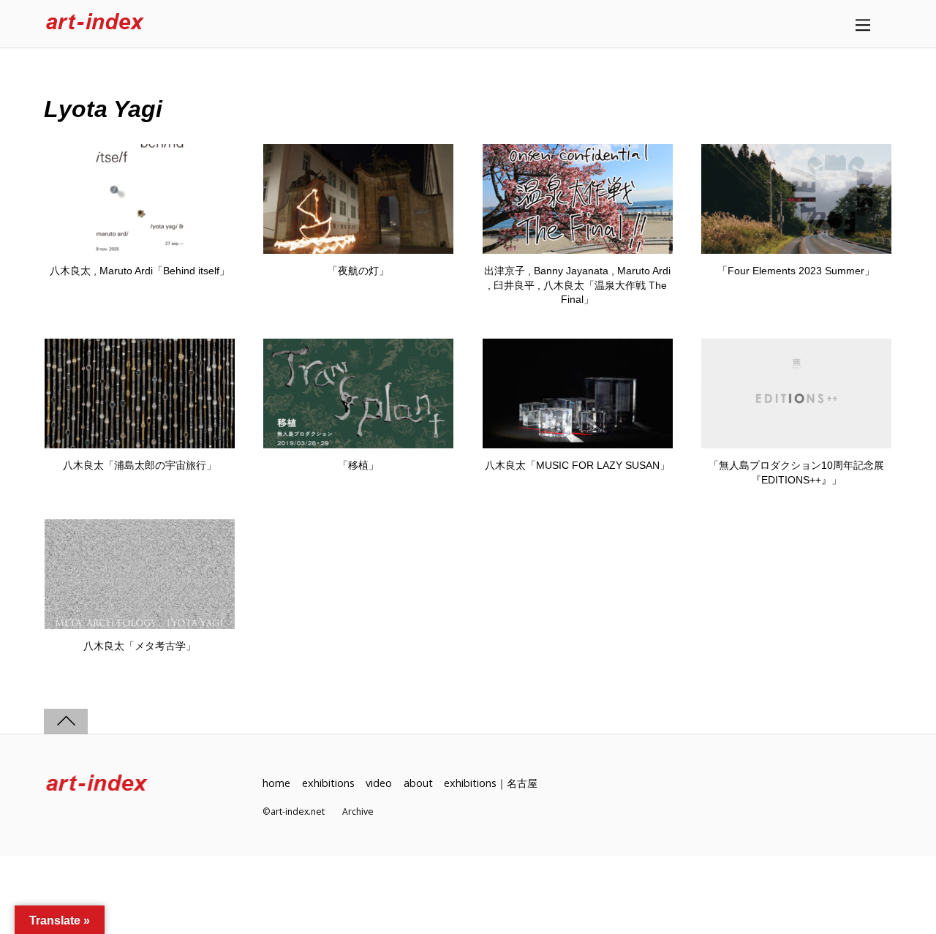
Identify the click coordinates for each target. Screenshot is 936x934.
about (418, 783)
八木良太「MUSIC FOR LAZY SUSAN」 (577, 465)
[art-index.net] (95, 24)
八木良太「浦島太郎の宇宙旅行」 (139, 465)
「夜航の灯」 (358, 270)
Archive (358, 811)
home (276, 783)
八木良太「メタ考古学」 (139, 646)
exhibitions (328, 783)
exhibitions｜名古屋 (490, 783)
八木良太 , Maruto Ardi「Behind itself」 (140, 270)
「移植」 (358, 465)
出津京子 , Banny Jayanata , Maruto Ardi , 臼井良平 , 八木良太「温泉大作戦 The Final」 (577, 285)
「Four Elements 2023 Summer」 (796, 270)
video (379, 783)
